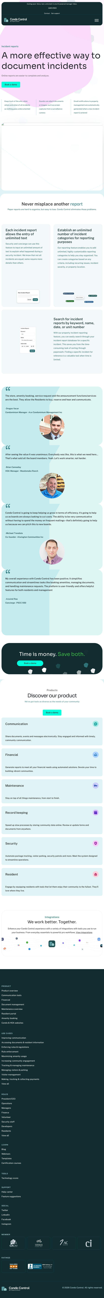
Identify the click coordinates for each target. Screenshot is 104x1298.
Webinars (6, 1154)
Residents (6, 1131)
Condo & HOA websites (12, 1023)
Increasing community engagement (18, 1061)
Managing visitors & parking (15, 1070)
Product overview (10, 990)
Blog (4, 1149)
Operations (7, 1103)
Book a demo (11, 84)
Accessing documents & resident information (23, 1042)
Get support (55, 13)
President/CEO (8, 1099)
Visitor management (11, 1074)
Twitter (5, 1210)
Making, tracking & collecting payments (20, 1079)
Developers (7, 1126)
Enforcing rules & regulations (15, 1047)
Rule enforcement (10, 1051)
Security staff (8, 1122)
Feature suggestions (11, 1196)
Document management (13, 1004)
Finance (5, 1112)
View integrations (84, 932)
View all (5, 1084)
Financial (6, 1000)
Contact (47, 13)
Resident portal (9, 1013)
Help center (7, 1192)
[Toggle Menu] (97, 20)
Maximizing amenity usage (14, 1056)
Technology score (10, 1178)
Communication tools (11, 995)
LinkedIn (6, 1215)
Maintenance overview (12, 1009)
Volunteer (6, 1117)
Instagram (6, 1224)
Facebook (6, 1219)
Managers (6, 1108)
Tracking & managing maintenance (18, 1065)
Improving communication (14, 1038)
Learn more (52, 8)
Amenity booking (10, 1018)
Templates (7, 1158)
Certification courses (11, 1163)
